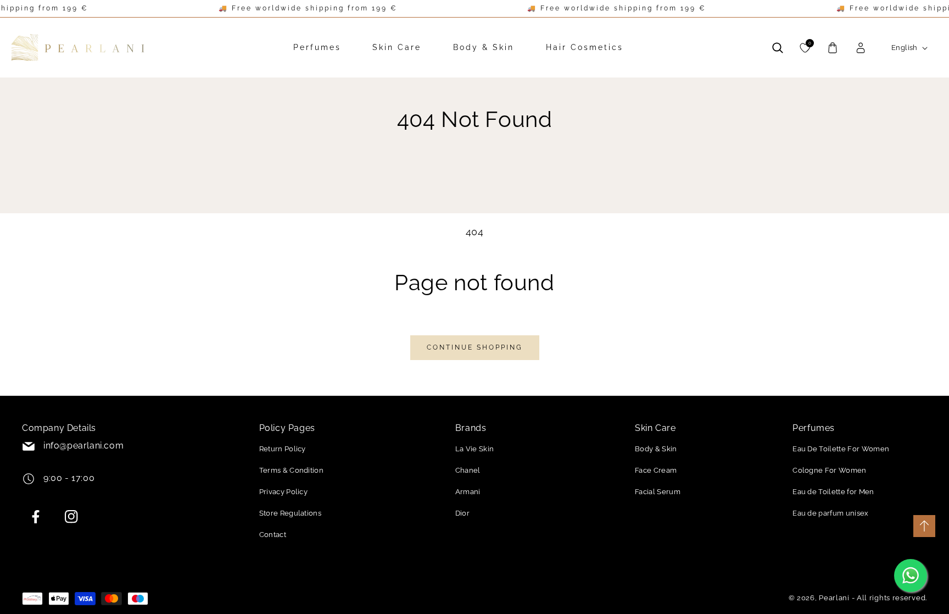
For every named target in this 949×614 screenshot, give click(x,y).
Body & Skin (656, 449)
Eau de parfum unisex (830, 513)
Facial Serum (657, 492)
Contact (272, 534)
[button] (777, 48)
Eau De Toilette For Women (840, 449)
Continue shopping (475, 347)
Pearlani (834, 598)
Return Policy (282, 449)
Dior (462, 513)
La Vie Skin (474, 449)
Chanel (468, 470)
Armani (468, 492)
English (904, 47)
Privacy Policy (283, 492)
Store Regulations (290, 513)
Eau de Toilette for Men (833, 492)
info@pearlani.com (83, 445)
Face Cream (656, 470)
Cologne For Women (829, 470)
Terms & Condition (291, 470)
